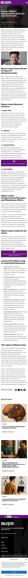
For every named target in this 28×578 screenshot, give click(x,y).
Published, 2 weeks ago (8, 471)
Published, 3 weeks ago (8, 504)
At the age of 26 (5, 172)
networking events (18, 293)
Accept (14, 572)
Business (4, 424)
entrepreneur (11, 30)
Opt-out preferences (8, 575)
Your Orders (4, 548)
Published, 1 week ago (7, 431)
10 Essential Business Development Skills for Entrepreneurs (14, 499)
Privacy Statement (16, 575)
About (2, 542)
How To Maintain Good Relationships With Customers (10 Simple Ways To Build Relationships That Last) (13, 465)
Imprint (22, 575)
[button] (26, 559)
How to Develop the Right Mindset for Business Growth (13, 427)
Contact (3, 545)
